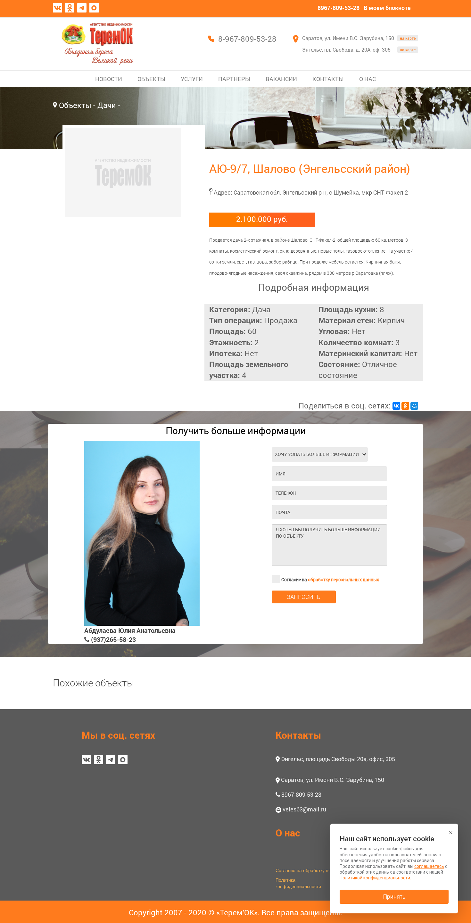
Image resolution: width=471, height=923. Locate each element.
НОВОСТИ (108, 79)
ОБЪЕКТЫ (151, 79)
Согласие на (330, 579)
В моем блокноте (387, 8)
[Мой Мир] (414, 406)
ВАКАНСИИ (281, 79)
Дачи (106, 105)
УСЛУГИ (192, 79)
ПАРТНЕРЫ (234, 79)
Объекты (75, 105)
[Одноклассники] (405, 406)
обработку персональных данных (343, 579)
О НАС (367, 79)
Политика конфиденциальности (298, 883)
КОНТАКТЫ (328, 79)
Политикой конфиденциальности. (375, 877)
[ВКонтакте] (396, 406)
